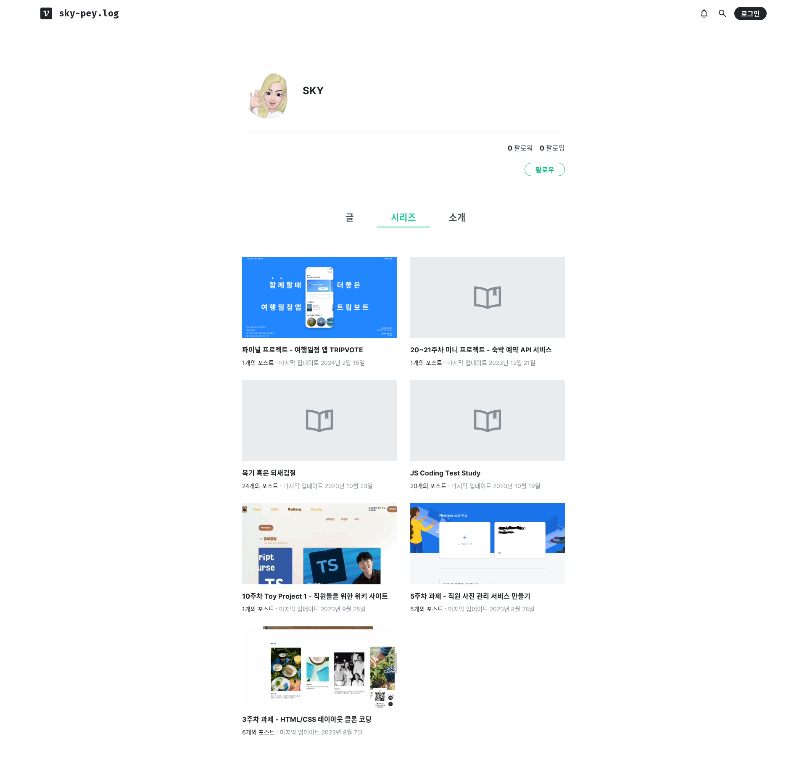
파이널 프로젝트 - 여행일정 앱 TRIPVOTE (302, 350)
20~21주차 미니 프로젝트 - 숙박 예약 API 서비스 (481, 350)
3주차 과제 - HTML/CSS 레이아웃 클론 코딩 (307, 719)
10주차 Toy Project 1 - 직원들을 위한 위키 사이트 (315, 596)
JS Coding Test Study (445, 473)
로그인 (750, 14)
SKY (313, 90)
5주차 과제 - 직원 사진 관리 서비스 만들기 (470, 596)
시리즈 (403, 217)
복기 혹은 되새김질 (269, 473)
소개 (457, 217)
